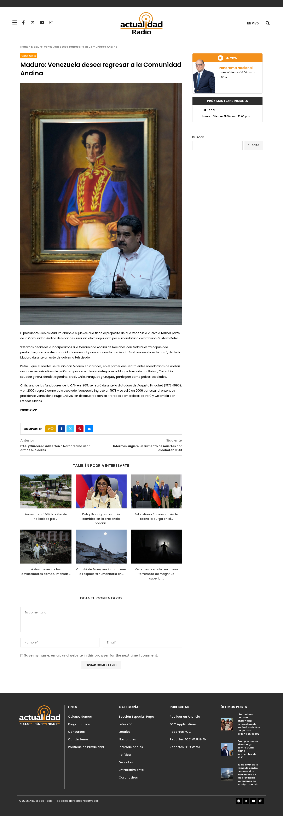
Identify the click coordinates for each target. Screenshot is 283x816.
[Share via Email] (89, 428)
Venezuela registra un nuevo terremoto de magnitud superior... (156, 573)
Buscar (198, 137)
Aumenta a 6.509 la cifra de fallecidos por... (46, 516)
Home (24, 47)
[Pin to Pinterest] (79, 428)
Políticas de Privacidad (86, 747)
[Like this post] (52, 428)
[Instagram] (51, 23)
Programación (79, 724)
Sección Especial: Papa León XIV (136, 720)
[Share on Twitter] (70, 428)
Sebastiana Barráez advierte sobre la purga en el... (156, 516)
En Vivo (253, 23)
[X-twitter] (33, 23)
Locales (124, 732)
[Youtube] (42, 23)
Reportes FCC (180, 732)
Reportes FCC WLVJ (185, 747)
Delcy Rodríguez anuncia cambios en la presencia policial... (101, 518)
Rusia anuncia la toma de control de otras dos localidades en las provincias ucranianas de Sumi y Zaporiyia (247, 774)
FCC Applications (183, 724)
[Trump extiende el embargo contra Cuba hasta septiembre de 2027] (227, 749)
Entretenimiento (131, 770)
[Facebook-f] (23, 23)
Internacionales (131, 747)
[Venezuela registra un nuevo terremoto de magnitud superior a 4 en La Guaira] (156, 547)
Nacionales (127, 739)
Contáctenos (78, 739)
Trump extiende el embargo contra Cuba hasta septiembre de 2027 (247, 749)
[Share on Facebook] (61, 428)
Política (125, 755)
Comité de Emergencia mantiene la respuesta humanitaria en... (101, 571)
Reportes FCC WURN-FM (188, 739)
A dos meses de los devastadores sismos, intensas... (45, 571)
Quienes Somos (80, 717)
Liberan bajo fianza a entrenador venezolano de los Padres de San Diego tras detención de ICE (248, 724)
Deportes (126, 762)
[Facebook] (239, 801)
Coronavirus (128, 777)
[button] (267, 23)
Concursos (76, 732)
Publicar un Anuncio (185, 717)
